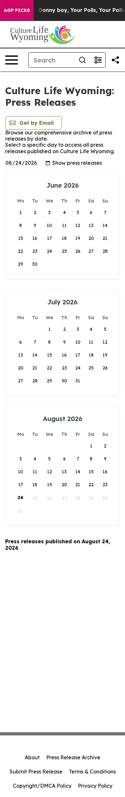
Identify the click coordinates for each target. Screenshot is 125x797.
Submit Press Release (36, 771)
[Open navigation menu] (11, 60)
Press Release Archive (73, 757)
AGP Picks (17, 10)
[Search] (82, 60)
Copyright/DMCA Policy (42, 785)
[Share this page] (115, 60)
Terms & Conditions (92, 771)
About (32, 757)
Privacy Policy (95, 785)
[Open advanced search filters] (97, 60)
